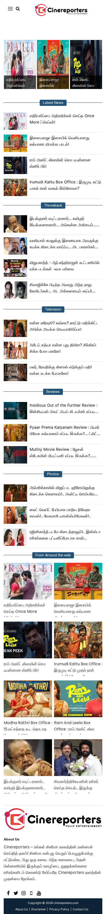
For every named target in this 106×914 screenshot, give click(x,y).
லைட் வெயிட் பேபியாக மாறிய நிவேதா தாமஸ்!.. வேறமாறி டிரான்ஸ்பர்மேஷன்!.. (60, 512)
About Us (11, 839)
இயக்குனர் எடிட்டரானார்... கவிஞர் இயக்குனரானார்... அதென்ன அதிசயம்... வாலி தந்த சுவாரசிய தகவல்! (63, 222)
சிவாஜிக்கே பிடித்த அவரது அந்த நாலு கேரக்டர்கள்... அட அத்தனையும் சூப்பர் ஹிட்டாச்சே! (61, 288)
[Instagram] (23, 892)
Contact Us (80, 909)
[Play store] (31, 892)
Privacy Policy (59, 909)
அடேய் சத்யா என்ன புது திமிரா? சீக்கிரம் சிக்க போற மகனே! (63, 348)
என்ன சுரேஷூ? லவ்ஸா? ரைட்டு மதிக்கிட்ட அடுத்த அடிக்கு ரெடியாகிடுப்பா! (64, 326)
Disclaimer (38, 909)
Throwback (53, 205)
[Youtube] (39, 892)
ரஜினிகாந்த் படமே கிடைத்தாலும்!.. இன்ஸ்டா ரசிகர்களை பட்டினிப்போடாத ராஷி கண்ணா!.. (65, 535)
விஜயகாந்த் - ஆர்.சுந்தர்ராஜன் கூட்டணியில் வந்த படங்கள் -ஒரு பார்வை (65, 265)
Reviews (53, 391)
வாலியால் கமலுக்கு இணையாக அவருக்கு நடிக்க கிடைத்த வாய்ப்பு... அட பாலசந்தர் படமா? (64, 244)
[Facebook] (8, 892)
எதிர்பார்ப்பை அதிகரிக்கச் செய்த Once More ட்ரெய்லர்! (62, 119)
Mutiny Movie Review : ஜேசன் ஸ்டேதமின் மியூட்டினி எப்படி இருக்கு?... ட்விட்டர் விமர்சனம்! (61, 453)
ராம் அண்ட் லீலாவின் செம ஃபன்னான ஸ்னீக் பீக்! (60, 163)
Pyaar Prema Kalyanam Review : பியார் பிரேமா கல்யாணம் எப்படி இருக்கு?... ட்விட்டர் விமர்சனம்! (65, 431)
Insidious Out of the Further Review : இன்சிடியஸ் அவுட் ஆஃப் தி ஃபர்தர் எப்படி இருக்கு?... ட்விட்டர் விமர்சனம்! (63, 409)
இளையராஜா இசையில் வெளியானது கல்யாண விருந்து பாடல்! (59, 141)
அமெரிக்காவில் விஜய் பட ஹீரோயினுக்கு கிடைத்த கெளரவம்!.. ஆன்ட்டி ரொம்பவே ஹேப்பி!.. (62, 491)
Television (53, 309)
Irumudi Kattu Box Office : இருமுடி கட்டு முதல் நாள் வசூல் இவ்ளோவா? (65, 185)
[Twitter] (16, 892)
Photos (53, 474)
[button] (9, 8)
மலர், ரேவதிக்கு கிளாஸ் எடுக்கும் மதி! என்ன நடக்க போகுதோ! (61, 370)
